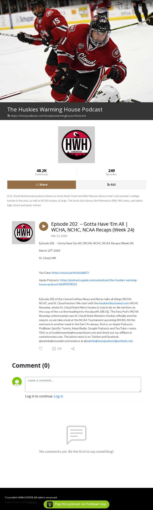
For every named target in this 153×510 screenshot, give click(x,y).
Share (43, 184)
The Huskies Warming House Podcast (55, 109)
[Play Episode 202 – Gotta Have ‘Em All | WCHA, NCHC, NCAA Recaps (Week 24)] (43, 226)
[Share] (73, 349)
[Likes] (41, 349)
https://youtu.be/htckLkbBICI (70, 272)
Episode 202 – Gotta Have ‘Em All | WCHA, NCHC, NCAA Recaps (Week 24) (92, 227)
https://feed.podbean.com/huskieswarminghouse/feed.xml (48, 116)
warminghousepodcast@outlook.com (109, 341)
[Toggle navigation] (148, 5)
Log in (58, 396)
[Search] (140, 6)
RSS (113, 184)
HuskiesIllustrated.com (113, 303)
